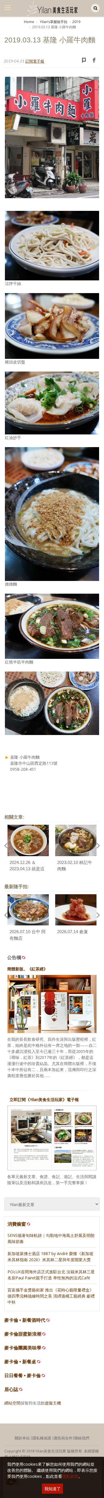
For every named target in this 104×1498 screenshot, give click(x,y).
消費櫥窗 (17, 1224)
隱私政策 (70, 1476)
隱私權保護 (41, 1438)
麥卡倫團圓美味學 (22, 1347)
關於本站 (22, 1438)
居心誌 (11, 1389)
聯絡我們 (81, 1438)
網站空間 (12, 1403)
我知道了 (52, 1488)
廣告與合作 (63, 1438)
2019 (76, 21)
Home (29, 21)
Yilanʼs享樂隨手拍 (53, 21)
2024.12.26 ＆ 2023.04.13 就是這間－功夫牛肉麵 (27, 869)
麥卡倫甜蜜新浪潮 (22, 1334)
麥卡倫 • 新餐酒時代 (24, 1320)
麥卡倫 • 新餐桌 (20, 1361)
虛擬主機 (53, 1403)
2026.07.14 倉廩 (72, 931)
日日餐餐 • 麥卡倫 (22, 1375)
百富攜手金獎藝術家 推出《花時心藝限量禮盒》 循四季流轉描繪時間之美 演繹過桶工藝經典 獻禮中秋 (51, 1296)
